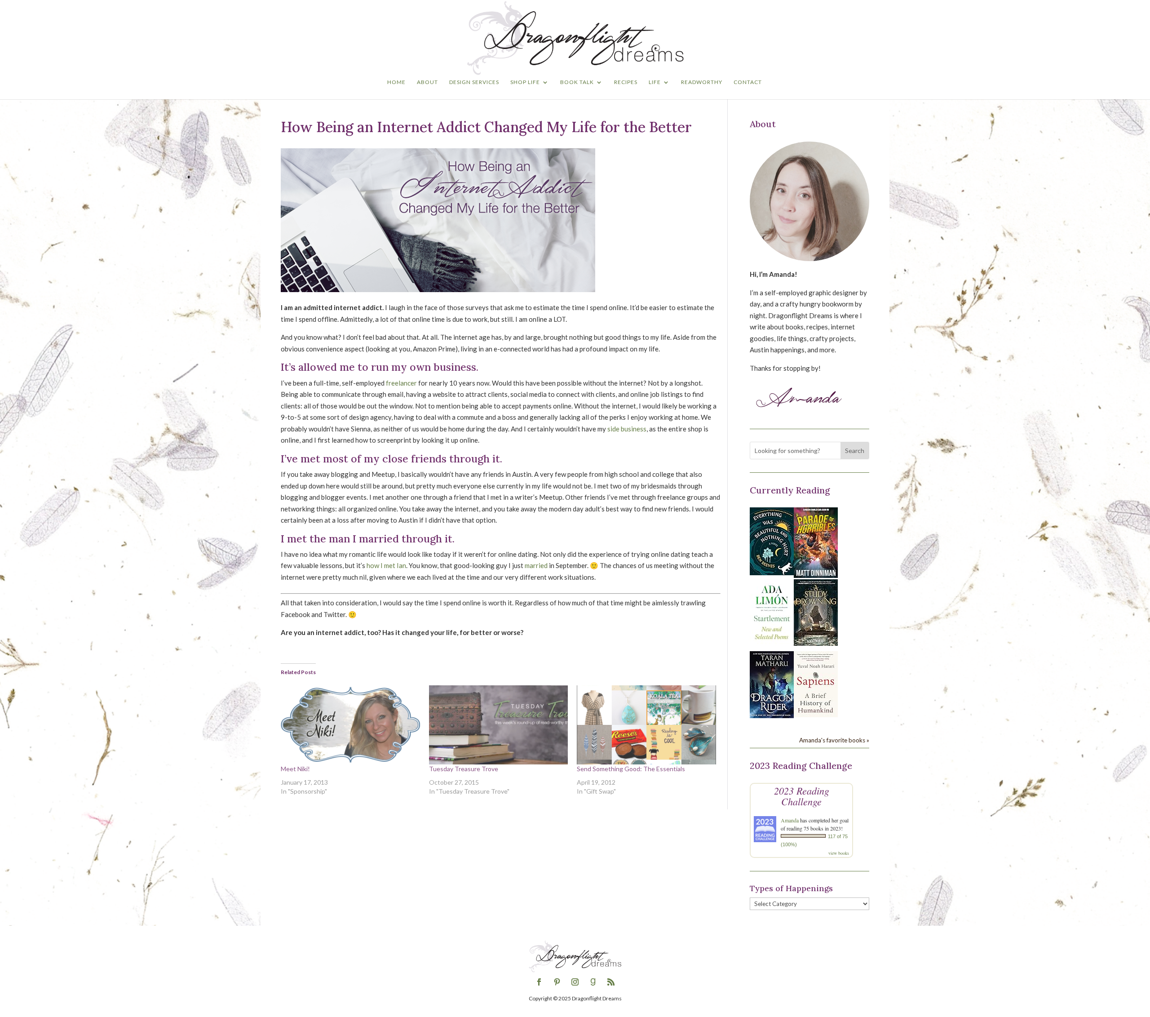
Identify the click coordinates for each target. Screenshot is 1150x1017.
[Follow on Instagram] (575, 982)
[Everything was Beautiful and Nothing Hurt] (772, 572)
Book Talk (577, 82)
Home (396, 82)
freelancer (401, 383)
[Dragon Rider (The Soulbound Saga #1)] (772, 715)
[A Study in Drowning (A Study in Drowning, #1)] (816, 643)
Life (655, 82)
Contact (748, 82)
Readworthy (701, 82)
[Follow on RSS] (611, 982)
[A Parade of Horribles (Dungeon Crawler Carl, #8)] (816, 575)
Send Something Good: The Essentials (631, 769)
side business (626, 429)
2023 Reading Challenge (801, 796)
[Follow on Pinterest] (557, 982)
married (536, 565)
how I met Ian (386, 565)
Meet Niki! (295, 769)
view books (838, 853)
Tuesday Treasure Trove (463, 769)
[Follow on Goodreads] (593, 982)
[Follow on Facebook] (539, 982)
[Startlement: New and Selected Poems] (772, 644)
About (427, 82)
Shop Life (525, 82)
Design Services (474, 82)
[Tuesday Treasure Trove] (498, 725)
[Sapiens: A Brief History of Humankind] (816, 715)
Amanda (790, 820)
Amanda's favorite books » (834, 740)
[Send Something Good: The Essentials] (646, 725)
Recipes (625, 82)
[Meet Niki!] (350, 725)
